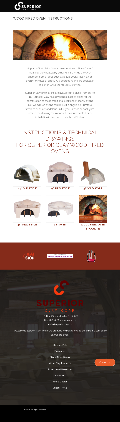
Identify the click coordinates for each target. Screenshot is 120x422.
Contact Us (104, 362)
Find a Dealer (60, 381)
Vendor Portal (60, 388)
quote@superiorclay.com (60, 324)
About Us (60, 375)
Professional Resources (60, 369)
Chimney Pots (60, 345)
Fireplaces (60, 351)
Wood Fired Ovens (60, 357)
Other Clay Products (60, 363)
